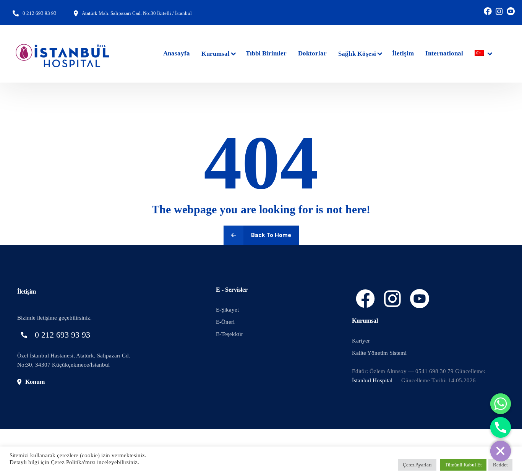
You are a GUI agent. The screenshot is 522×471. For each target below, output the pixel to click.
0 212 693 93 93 (40, 13)
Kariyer (361, 341)
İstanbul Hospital (372, 380)
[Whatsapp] (500, 403)
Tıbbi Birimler (266, 53)
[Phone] (500, 427)
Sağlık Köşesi (357, 53)
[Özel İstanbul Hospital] (63, 54)
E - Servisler (232, 289)
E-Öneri (225, 322)
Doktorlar (312, 53)
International (444, 53)
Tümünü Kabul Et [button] (463, 465)
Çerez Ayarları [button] (417, 465)
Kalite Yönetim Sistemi (379, 353)
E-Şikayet (227, 310)
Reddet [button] (500, 465)
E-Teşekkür (229, 334)
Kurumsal (215, 53)
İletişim (403, 53)
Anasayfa (176, 53)
